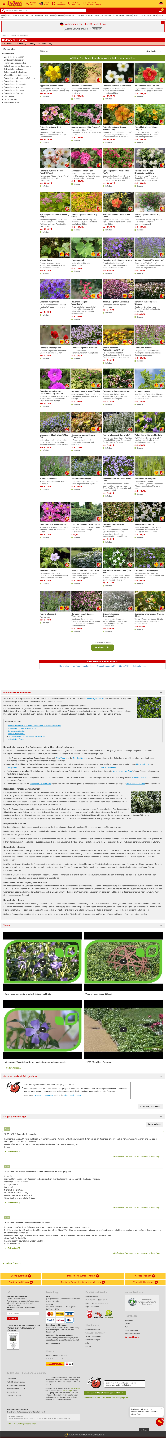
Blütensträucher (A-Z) (106, 666)
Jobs (87, 1343)
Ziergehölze (98, 15)
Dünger (161, 15)
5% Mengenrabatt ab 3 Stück (96, 1300)
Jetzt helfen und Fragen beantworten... (22, 1424)
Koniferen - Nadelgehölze (82, 666)
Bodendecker (24, 35)
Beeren (52, 15)
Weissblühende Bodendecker (16, 75)
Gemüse (129, 15)
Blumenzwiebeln (118, 15)
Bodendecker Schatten (13, 87)
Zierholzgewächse (95, 698)
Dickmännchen (10, 99)
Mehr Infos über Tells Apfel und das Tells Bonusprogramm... (107, 1398)
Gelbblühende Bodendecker (15, 72)
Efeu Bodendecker (11, 102)
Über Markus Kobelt (92, 1329)
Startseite (5, 35)
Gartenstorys (12, 1392)
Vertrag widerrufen (132, 1337)
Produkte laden (102, 647)
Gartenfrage (67, 1390)
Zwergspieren (12, 767)
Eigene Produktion (92, 1307)
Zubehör (4, 18)
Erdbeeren (60, 15)
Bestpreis (29, 15)
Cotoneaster (9, 96)
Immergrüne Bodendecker (15, 63)
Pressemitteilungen (92, 1340)
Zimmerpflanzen (146, 15)
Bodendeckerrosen (140, 777)
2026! (8, 15)
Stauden (107, 15)
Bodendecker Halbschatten (15, 84)
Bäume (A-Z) (123, 666)
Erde (155, 15)
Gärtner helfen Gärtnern (16, 1385)
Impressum (129, 1320)
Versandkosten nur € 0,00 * (56, 1356)
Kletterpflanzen (139, 666)
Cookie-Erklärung (131, 1330)
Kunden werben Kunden (16, 1389)
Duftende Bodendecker (13, 60)
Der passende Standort (16, 731)
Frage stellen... (154, 1124)
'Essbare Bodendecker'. (107, 767)
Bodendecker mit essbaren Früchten (19, 78)
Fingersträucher (143, 764)
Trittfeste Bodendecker (13, 69)
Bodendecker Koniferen (14, 90)
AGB (126, 1327)
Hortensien (64, 666)
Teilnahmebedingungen (72, 1095)
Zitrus (78, 15)
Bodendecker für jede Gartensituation (22, 728)
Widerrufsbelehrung (132, 1334)
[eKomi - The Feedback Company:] (132, 1302)
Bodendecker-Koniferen (122, 771)
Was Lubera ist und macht (95, 1333)
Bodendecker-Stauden (135, 784)
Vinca (63, 758)
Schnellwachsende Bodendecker (18, 66)
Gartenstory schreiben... (150, 1106)
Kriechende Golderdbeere (40, 784)
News (3, 15)
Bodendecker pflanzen (16, 734)
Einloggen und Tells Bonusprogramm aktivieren (105, 1393)
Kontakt (88, 1346)
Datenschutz (129, 1323)
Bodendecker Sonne (12, 81)
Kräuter (84, 15)
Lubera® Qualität (92, 1296)
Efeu (58, 758)
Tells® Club (11, 1378)
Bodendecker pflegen (16, 739)
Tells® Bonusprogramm (16, 1382)
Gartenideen (38, 15)
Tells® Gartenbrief (14, 1395)
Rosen (90, 15)
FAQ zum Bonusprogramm (44, 1095)
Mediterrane (69, 15)
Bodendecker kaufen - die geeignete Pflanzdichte (27, 736)
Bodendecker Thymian (13, 93)
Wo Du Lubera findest (93, 1336)
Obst (46, 15)
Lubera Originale (18, 15)
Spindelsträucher (80, 758)
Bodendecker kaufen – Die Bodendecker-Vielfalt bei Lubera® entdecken (34, 726)
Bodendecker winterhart (14, 57)
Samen (135, 15)
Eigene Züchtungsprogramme (96, 1303)
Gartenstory (75, 1388)
